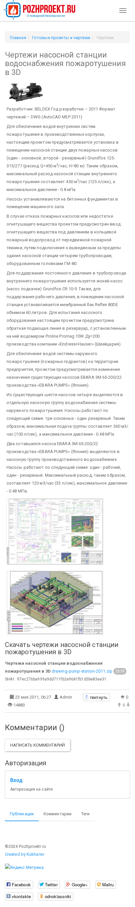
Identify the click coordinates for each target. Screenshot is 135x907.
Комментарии (57, 813)
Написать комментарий (37, 745)
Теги (85, 813)
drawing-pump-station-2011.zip (82, 671)
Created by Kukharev (24, 854)
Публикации (22, 813)
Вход (16, 780)
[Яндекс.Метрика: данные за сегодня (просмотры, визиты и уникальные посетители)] (24, 867)
